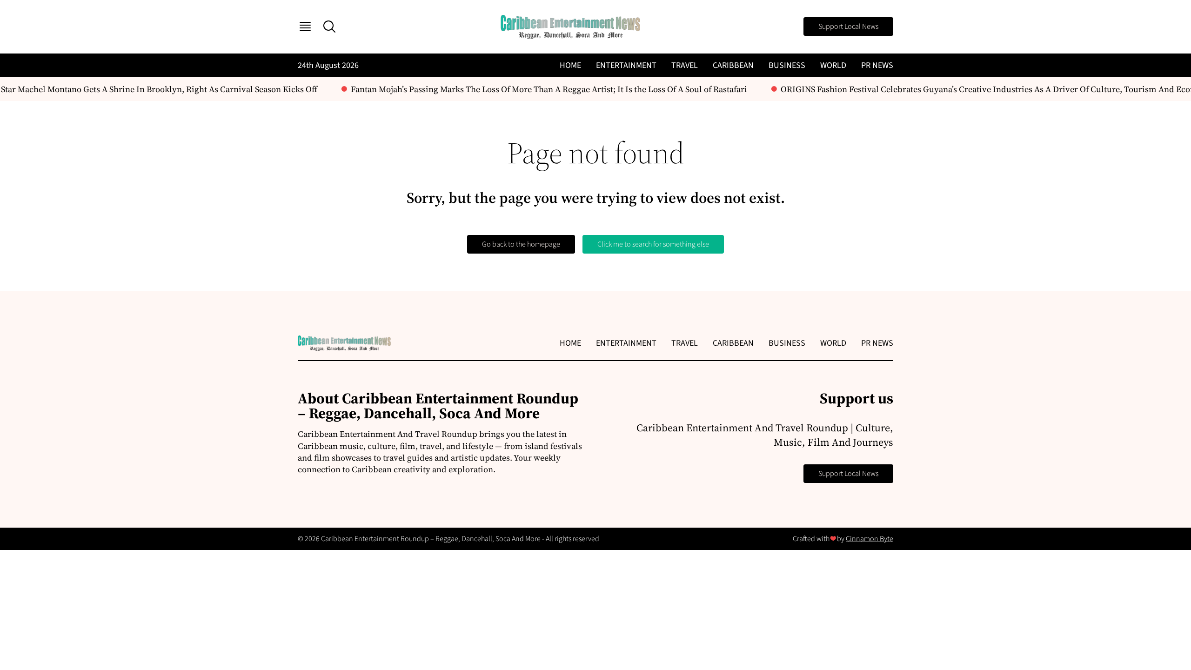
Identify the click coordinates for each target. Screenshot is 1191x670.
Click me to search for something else (653, 244)
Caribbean (733, 65)
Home (570, 65)
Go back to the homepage (521, 244)
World (833, 65)
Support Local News (848, 26)
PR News (877, 65)
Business (787, 65)
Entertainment (626, 65)
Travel (684, 65)
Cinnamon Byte (869, 539)
